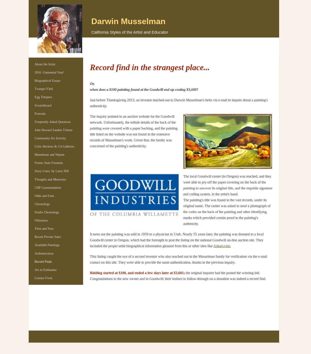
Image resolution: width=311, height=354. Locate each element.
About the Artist (45, 64)
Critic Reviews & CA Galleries (54, 146)
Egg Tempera (43, 97)
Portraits (40, 113)
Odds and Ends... (46, 196)
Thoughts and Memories (50, 179)
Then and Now (44, 228)
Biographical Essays (47, 80)
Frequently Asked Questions (53, 122)
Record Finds (43, 261)
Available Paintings (47, 245)
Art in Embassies (45, 270)
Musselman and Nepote (49, 154)
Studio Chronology (47, 212)
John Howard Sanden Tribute (53, 130)
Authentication (44, 253)
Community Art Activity (50, 138)
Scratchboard (43, 105)
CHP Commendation (48, 187)
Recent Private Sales (48, 237)
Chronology (42, 204)
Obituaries (41, 220)
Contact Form (43, 278)
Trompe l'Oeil (44, 89)
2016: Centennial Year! (49, 72)
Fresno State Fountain (49, 163)
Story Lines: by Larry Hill (52, 171)
